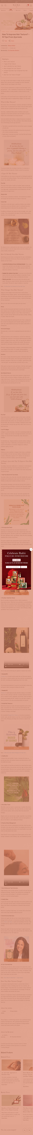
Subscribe (24, 567)
